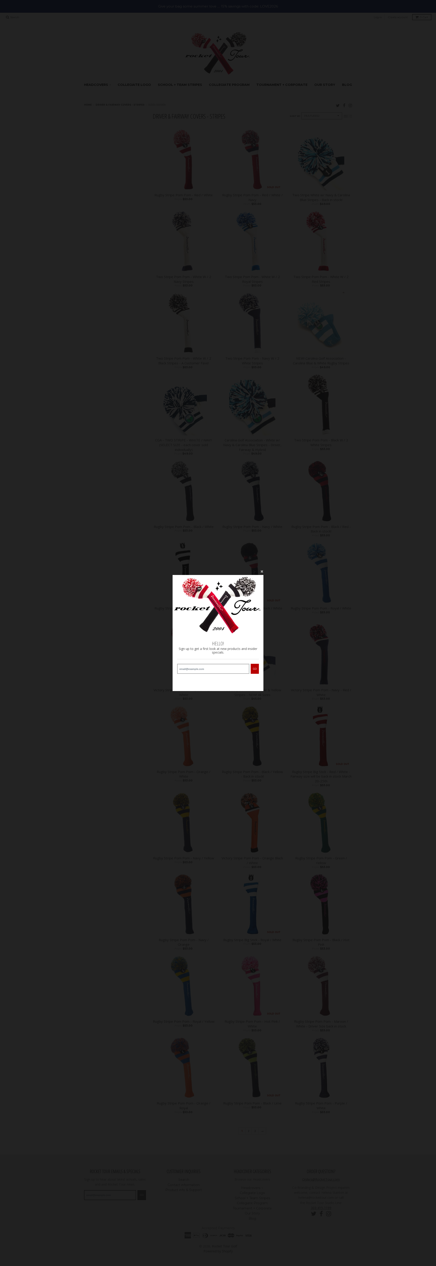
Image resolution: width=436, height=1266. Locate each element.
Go (255, 668)
